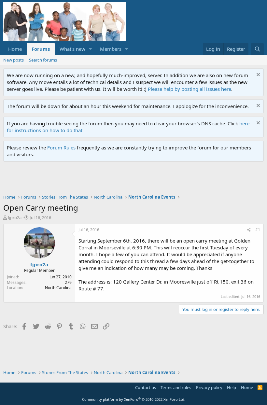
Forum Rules (61, 147)
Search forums (43, 60)
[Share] (249, 230)
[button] (90, 49)
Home (15, 49)
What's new (72, 49)
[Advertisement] (121, 179)
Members (110, 49)
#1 (257, 229)
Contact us (145, 387)
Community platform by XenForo (133, 399)
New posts (13, 60)
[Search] (257, 49)
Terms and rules (176, 387)
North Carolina (58, 287)
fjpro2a (14, 217)
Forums (41, 49)
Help (231, 387)
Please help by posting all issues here (189, 89)
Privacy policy (209, 387)
